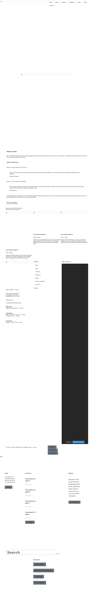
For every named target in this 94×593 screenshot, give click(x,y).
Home (50, 2)
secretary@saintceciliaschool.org (13, 302)
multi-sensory (45, 155)
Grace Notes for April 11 (67, 234)
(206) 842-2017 (9, 300)
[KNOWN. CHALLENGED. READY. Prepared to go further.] (81, 300)
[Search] (58, 553)
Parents (79, 2)
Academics (63, 2)
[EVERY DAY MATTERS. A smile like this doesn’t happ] (81, 394)
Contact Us (51, 5)
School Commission (40, 281)
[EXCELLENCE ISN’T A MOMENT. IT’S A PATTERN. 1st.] (68, 315)
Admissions (71, 2)
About (56, 2)
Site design (35, 447)
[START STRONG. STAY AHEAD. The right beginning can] (68, 403)
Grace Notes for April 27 (12, 250)
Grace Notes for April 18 (39, 234)
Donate (85, 2)
